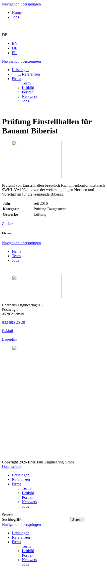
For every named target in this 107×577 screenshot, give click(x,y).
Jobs (15, 17)
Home (17, 12)
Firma (16, 251)
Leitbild (28, 493)
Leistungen (20, 475)
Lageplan (9, 339)
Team (16, 256)
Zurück (7, 223)
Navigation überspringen (21, 4)
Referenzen (21, 479)
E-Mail (7, 331)
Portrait (27, 497)
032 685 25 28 (13, 322)
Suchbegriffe (12, 519)
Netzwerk (29, 502)
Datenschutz (11, 466)
